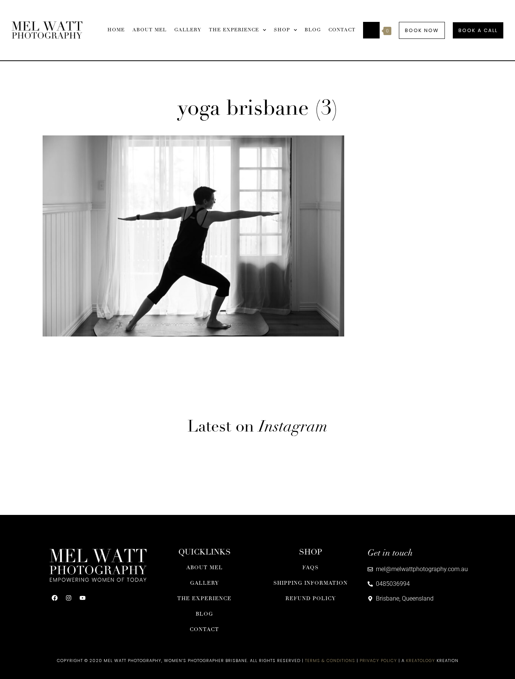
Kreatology (420, 660)
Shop (282, 30)
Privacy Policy (378, 660)
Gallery (187, 30)
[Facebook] (55, 598)
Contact (342, 30)
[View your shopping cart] (371, 30)
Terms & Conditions (330, 660)
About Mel (149, 30)
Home (116, 30)
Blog (313, 30)
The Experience (234, 30)
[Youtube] (83, 598)
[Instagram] (69, 598)
